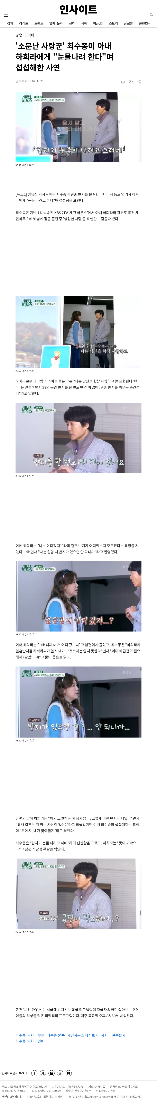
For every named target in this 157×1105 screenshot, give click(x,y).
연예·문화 (56, 23)
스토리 (113, 23)
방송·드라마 (25, 34)
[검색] (151, 14)
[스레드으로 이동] (60, 1073)
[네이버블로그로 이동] (69, 1073)
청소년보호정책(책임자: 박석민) (45, 1097)
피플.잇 (98, 23)
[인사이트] (78, 9)
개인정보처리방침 (12, 1097)
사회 (84, 23)
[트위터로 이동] (43, 1073)
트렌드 (38, 23)
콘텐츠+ (144, 23)
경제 (10, 23)
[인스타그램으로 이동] (51, 1073)
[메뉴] (6, 15)
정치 (72, 23)
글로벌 (128, 23)
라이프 (23, 23)
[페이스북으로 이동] (34, 1073)
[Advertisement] (78, 259)
